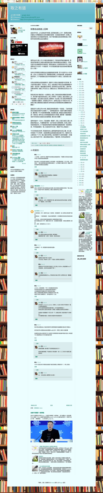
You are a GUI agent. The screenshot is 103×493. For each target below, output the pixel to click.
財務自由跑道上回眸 (85, 144)
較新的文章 (34, 405)
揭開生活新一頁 (15, 147)
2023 (80, 88)
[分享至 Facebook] (48, 143)
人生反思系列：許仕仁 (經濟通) (20, 64)
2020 (80, 95)
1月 (81, 171)
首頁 (51, 405)
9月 (81, 118)
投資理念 (51, 145)
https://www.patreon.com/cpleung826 (32, 19)
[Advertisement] (18, 220)
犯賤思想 (82, 140)
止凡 (39, 173)
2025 (80, 84)
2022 (80, 90)
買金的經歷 (83, 153)
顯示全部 (24, 163)
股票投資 (55, 145)
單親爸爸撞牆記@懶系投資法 (18, 118)
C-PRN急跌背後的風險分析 (18, 120)
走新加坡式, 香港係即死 (17, 151)
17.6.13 (39, 362)
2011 (80, 176)
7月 (81, 123)
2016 (80, 103)
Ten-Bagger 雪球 (16, 157)
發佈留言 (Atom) (38, 408)
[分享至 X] (46, 143)
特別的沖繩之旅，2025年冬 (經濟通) (21, 74)
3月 (81, 167)
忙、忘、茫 (83, 157)
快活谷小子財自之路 (17, 150)
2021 (80, 92)
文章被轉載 (83, 127)
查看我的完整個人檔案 (21, 31)
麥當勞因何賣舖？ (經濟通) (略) (20, 84)
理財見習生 (37, 186)
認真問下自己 (83, 129)
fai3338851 (37, 211)
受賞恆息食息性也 (16, 122)
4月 (81, 165)
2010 (80, 178)
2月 (81, 169)
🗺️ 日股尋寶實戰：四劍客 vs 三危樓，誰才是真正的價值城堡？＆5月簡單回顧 (18, 160)
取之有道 (18, 7)
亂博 (13, 146)
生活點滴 (41, 145)
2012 (80, 174)
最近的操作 (14, 155)
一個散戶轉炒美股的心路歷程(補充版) (48, 446)
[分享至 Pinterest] (49, 143)
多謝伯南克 (83, 133)
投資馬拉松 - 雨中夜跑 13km (18, 131)
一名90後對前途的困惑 (44, 466)
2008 (80, 182)
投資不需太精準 (84, 142)
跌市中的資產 (83, 146)
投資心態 (46, 145)
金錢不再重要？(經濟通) (37, 413)
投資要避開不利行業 (85, 136)
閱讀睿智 (60, 145)
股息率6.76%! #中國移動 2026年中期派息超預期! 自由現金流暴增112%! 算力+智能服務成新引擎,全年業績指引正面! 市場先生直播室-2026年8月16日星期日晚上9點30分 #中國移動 (18, 139)
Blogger (61, 482)
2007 (80, 185)
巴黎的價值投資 (16, 153)
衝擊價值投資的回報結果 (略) (20, 99)
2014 (80, 108)
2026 (80, 82)
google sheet (26, 15)
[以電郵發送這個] (43, 143)
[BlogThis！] (44, 143)
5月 (81, 162)
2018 (80, 99)
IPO (63, 145)
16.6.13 (43, 264)
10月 (81, 116)
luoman (52, 482)
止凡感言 (37, 145)
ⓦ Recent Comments (22, 105)
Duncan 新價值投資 (17, 130)
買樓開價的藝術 (84, 160)
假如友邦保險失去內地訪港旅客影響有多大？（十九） (18, 114)
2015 (80, 106)
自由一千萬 (15, 126)
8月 (81, 121)
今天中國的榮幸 (84, 131)
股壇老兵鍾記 (15, 112)
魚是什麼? (14, 127)
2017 (80, 101)
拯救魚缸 (41, 456)
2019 (80, 97)
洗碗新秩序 (83, 149)
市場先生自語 (15, 134)
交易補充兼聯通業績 (17, 124)
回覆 (35, 167)
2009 (80, 180)
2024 (80, 86)
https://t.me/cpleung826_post (30, 17)
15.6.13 (39, 154)
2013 (80, 110)
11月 (81, 114)
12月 (81, 112)
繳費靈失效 (83, 151)
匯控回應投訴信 (84, 138)
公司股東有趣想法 (18, 94)
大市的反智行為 (84, 155)
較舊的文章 (69, 405)
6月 (81, 125)
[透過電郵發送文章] (40, 143)
